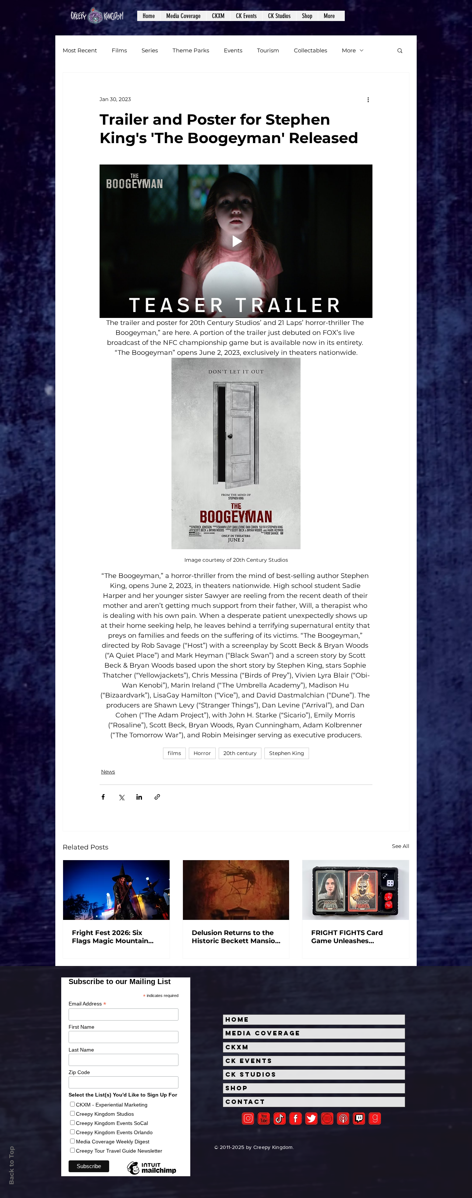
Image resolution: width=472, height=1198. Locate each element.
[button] (183, 16)
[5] (263, 1118)
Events (233, 50)
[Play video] (236, 241)
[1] (279, 1118)
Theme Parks (191, 50)
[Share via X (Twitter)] (121, 796)
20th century (240, 753)
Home (237, 1019)
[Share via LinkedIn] (139, 796)
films (174, 753)
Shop (236, 1088)
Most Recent (80, 50)
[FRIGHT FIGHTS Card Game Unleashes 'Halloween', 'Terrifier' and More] (355, 890)
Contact (245, 1102)
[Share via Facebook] (103, 796)
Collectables (310, 50)
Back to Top (11, 1165)
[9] (374, 1118)
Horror (202, 753)
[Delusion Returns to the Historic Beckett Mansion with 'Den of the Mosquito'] (236, 890)
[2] (248, 1118)
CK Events (249, 1061)
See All (400, 846)
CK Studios (251, 1074)
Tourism (268, 50)
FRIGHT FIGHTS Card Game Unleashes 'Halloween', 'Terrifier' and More (355, 937)
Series (150, 50)
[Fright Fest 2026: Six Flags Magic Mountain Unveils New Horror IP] (116, 890)
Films (119, 50)
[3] (295, 1118)
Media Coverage (263, 1033)
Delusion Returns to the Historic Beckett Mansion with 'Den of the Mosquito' (236, 937)
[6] (327, 1118)
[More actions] (368, 99)
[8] (359, 1118)
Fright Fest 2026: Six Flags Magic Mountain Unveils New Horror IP (110, 937)
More (349, 50)
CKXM (237, 1047)
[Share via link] (157, 796)
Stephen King (286, 753)
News (108, 771)
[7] (343, 1118)
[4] (311, 1118)
